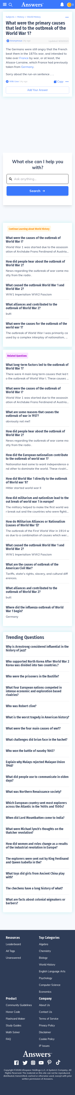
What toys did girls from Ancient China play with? (35, 875)
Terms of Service (48, 1018)
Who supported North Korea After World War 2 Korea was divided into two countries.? (37, 663)
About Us (44, 1005)
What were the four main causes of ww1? (33, 728)
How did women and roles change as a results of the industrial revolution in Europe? (37, 845)
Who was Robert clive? (21, 706)
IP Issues (44, 1046)
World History (34, 16)
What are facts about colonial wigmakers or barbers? (35, 901)
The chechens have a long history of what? (34, 888)
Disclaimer (45, 1032)
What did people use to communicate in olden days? (37, 779)
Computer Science (49, 985)
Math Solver (13, 1032)
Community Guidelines (19, 1005)
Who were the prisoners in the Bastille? (32, 676)
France (24, 58)
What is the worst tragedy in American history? (37, 717)
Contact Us (45, 1012)
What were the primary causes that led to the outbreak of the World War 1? (36, 28)
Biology (43, 957)
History (20, 16)
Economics (45, 991)
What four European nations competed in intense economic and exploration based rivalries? (34, 691)
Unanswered (13, 957)
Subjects (10, 16)
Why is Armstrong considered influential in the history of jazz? (37, 648)
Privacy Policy (47, 1025)
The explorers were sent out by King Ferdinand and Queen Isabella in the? (37, 860)
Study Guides (13, 1025)
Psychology (45, 978)
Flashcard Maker (15, 1018)
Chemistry (45, 951)
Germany (27, 67)
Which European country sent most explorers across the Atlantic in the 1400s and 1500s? (36, 805)
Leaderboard (13, 944)
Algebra (43, 944)
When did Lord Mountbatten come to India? (35, 818)
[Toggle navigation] (5, 4)
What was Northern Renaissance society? (33, 792)
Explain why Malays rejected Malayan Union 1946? (35, 764)
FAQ (8, 1039)
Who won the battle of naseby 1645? (30, 751)
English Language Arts (52, 971)
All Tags (10, 951)
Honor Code (13, 1012)
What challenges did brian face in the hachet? (36, 740)
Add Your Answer (37, 90)
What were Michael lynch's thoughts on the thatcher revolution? (34, 831)
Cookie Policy (46, 1039)
